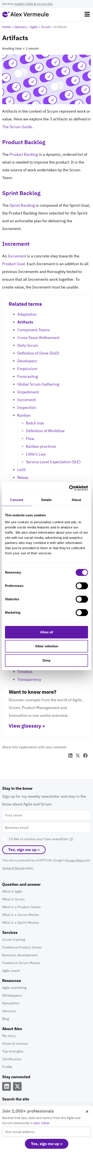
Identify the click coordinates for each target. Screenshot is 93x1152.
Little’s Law (36, 454)
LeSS (21, 469)
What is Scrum (13, 899)
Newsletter (10, 1003)
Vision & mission (15, 1043)
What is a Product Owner (21, 907)
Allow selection (46, 646)
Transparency (29, 679)
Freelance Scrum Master (21, 963)
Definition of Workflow (45, 430)
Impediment (28, 391)
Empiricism (27, 368)
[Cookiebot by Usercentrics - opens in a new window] (69, 488)
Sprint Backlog (22, 205)
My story (9, 1036)
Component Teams (33, 329)
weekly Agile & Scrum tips (33, 4)
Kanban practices (41, 446)
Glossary (20, 27)
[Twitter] (17, 1086)
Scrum (46, 27)
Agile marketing (14, 987)
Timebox (24, 671)
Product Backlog (24, 154)
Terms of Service (13, 868)
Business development (20, 955)
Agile (33, 27)
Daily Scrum (27, 345)
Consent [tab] (16, 500)
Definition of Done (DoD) (38, 353)
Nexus (22, 477)
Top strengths (13, 1051)
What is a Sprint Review (20, 922)
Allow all (46, 632)
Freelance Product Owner (22, 947)
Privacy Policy (75, 860)
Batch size (35, 423)
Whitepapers (12, 995)
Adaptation (27, 314)
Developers (27, 360)
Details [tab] (46, 500)
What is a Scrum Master (20, 914)
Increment (17, 256)
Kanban (23, 415)
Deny (46, 660)
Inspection (26, 407)
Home (6, 27)
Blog (5, 1018)
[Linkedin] (6, 1086)
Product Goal (13, 263)
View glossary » (27, 725)
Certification (11, 1059)
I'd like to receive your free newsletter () (41, 839)
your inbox (41, 1123)
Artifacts (25, 322)
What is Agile (12, 891)
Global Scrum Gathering (38, 384)
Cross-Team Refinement (38, 337)
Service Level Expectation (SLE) (53, 461)
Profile (7, 1067)
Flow (30, 438)
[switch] (82, 585)
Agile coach (11, 970)
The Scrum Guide (17, 126)
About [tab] (76, 500)
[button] (87, 14)
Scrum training (13, 939)
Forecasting (27, 376)
